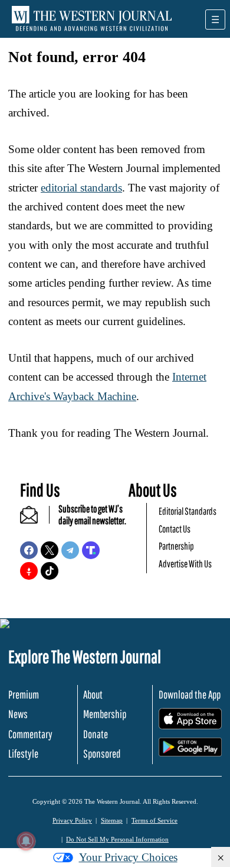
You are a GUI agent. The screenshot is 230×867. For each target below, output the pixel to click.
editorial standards (81, 187)
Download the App (190, 694)
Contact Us (174, 528)
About (93, 694)
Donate (95, 734)
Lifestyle (23, 753)
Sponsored (101, 753)
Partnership (176, 545)
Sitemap (112, 820)
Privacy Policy (72, 820)
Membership (104, 713)
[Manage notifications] (26, 841)
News (18, 713)
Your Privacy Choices (128, 857)
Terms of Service (155, 820)
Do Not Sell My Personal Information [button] (117, 839)
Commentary (30, 734)
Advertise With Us (185, 563)
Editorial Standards (187, 511)
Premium (23, 694)
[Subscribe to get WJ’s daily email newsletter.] (35, 520)
